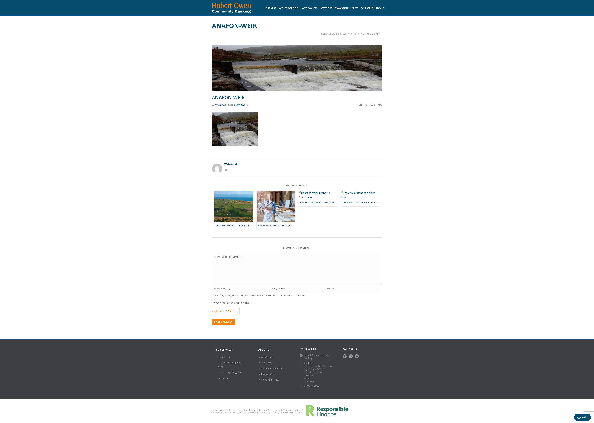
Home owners (308, 8)
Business (270, 8)
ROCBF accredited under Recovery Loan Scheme (276, 225)
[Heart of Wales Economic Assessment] (318, 195)
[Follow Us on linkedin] (351, 356)
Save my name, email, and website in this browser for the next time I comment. (260, 295)
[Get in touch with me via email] (226, 170)
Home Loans (225, 357)
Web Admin (220, 104)
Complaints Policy (270, 379)
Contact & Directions (271, 368)
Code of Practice (218, 409)
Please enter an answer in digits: (230, 302)
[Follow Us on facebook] (345, 356)
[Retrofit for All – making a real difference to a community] (233, 206)
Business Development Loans (229, 364)
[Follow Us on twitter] (357, 356)
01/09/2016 (239, 104)
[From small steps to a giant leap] (360, 195)
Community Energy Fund (231, 372)
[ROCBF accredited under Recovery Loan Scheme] (276, 206)
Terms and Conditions (243, 409)
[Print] (360, 105)
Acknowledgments (293, 409)
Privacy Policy (268, 373)
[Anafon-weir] (297, 68)
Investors (326, 8)
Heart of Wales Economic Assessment (319, 202)
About (380, 8)
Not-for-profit (288, 8)
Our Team (266, 362)
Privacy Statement (269, 409)
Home (324, 34)
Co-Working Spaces (346, 8)
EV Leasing (367, 8)
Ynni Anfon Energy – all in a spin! (347, 34)
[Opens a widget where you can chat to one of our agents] (582, 417)
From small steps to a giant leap (361, 202)
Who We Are (267, 357)
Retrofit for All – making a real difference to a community (234, 225)
